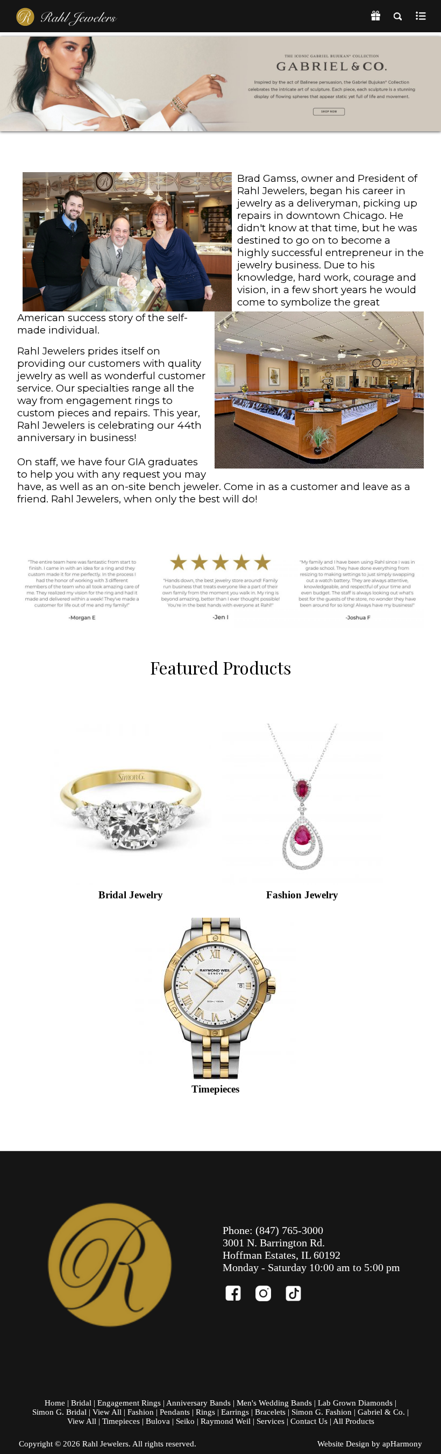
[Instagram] (268, 1288)
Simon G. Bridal (59, 1412)
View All (107, 1412)
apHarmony (402, 1443)
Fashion (140, 1412)
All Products (353, 1421)
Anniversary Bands (198, 1403)
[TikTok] (298, 1288)
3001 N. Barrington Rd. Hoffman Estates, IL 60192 (281, 1249)
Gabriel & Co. (381, 1412)
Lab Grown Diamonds (355, 1403)
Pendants (175, 1412)
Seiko (185, 1421)
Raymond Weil (226, 1421)
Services (270, 1421)
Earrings (235, 1412)
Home (55, 1403)
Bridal (81, 1403)
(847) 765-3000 (289, 1230)
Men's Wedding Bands (274, 1403)
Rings (205, 1412)
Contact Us (309, 1421)
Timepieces (121, 1421)
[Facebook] (238, 1288)
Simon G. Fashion (321, 1412)
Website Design (343, 1443)
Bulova (158, 1421)
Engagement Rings (129, 1403)
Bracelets (270, 1412)
